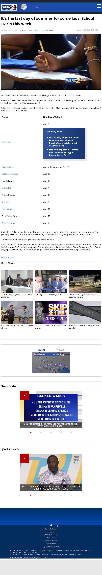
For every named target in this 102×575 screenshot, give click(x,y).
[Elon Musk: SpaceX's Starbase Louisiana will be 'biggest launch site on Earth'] (17, 312)
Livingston (6, 188)
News (24, 30)
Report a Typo (7, 257)
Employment (51, 532)
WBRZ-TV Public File (51, 535)
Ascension (6, 142)
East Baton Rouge (10, 174)
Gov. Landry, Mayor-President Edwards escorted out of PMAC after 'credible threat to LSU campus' (64, 141)
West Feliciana (8, 223)
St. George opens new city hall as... (49, 294)
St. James (6, 202)
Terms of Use (51, 544)
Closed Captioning (51, 529)
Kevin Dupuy (49, 30)
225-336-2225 (62, 550)
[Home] (9, 7)
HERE (51, 239)
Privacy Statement (51, 541)
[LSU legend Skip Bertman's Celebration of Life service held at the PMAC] (51, 312)
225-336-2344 (32, 552)
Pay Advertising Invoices (51, 547)
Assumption (7, 167)
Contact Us (51, 538)
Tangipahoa (7, 209)
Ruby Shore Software (40, 558)
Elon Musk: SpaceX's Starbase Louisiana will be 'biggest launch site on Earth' (63, 152)
